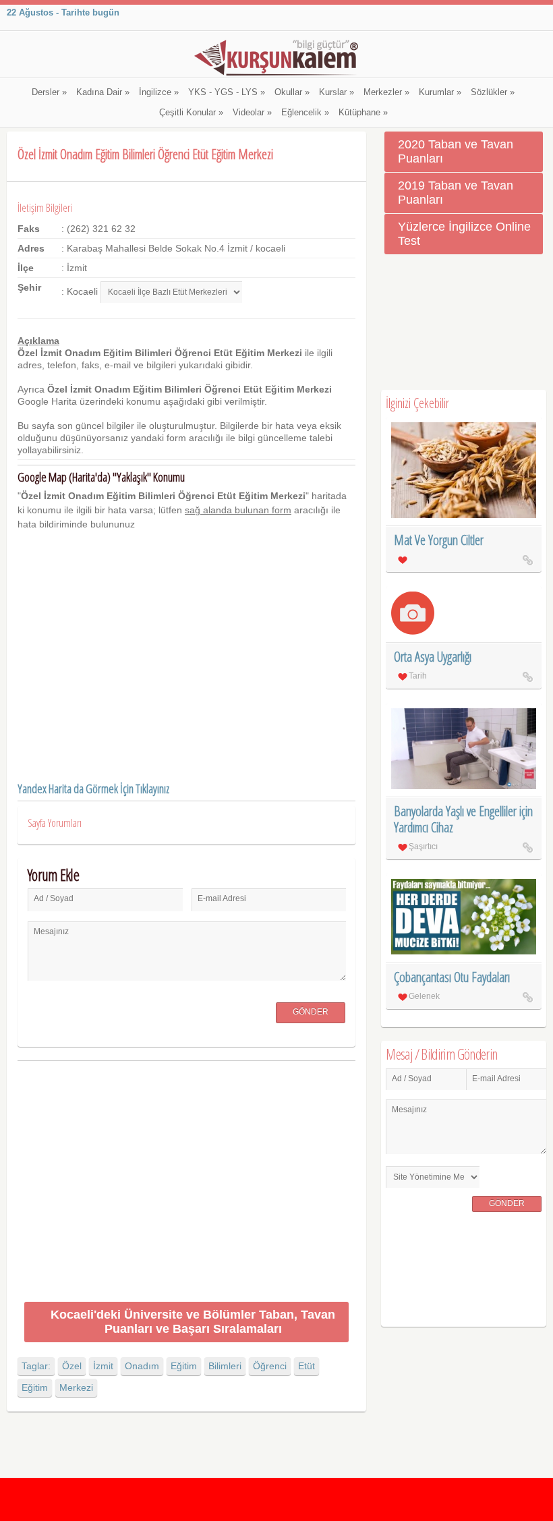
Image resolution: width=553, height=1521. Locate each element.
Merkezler (386, 92)
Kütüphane (363, 112)
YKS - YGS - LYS (226, 92)
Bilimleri (224, 1365)
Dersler (49, 92)
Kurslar (336, 92)
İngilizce (159, 92)
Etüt (306, 1365)
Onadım (142, 1365)
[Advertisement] (186, 1184)
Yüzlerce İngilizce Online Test (464, 234)
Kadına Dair (102, 92)
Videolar (252, 112)
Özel (72, 1365)
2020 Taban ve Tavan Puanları (455, 151)
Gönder (310, 1011)
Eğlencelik (305, 112)
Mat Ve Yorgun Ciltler (439, 540)
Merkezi (76, 1387)
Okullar (292, 92)
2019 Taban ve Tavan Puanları (455, 192)
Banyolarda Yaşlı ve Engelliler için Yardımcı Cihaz (463, 819)
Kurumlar (440, 92)
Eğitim (184, 1365)
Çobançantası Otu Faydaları (452, 977)
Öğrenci (270, 1365)
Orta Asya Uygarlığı (432, 657)
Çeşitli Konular (191, 112)
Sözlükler (493, 92)
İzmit (103, 1365)
